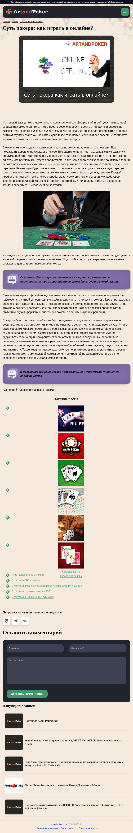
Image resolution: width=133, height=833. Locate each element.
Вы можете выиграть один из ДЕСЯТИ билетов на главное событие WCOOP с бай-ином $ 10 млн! (74, 807)
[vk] (25, 621)
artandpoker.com (59, 824)
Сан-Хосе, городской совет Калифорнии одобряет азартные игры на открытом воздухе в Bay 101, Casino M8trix (74, 764)
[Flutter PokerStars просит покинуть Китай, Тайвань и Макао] (14, 785)
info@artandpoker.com (115, 2)
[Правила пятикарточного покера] (71, 473)
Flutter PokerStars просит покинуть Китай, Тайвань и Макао (62, 785)
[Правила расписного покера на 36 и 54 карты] (71, 501)
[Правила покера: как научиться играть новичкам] (71, 418)
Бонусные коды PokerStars (41, 720)
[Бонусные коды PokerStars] (14, 721)
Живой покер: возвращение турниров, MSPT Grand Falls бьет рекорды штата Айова (73, 742)
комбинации (52, 164)
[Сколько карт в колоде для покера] (71, 555)
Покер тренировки (88, 828)
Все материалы (68, 828)
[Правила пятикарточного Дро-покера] (71, 446)
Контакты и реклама (47, 828)
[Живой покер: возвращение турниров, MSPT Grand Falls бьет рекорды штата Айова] (14, 742)
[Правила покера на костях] (71, 528)
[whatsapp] (6, 621)
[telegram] (16, 621)
